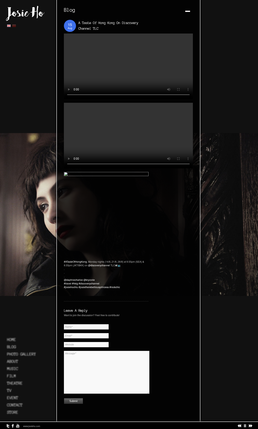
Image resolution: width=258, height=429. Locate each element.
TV (9, 390)
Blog (11, 347)
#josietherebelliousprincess (94, 287)
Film (11, 376)
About (12, 361)
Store (12, 412)
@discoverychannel (99, 265)
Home (11, 339)
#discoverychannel (89, 283)
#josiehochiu (71, 287)
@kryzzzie (89, 279)
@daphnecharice (73, 279)
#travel (67, 283)
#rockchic (114, 287)
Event (12, 397)
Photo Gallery (21, 354)
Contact (15, 405)
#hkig (75, 283)
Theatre (15, 383)
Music (12, 368)
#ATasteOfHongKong (75, 261)
